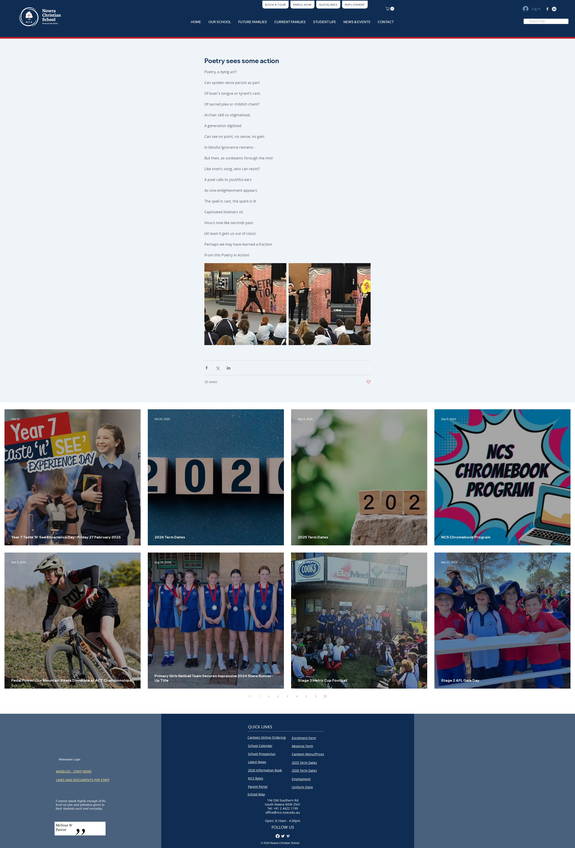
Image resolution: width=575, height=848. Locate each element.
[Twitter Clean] (283, 836)
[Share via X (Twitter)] (217, 368)
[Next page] (316, 696)
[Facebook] (547, 9)
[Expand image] (245, 304)
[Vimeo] (288, 836)
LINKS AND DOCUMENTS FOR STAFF (82, 780)
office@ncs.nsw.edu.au (282, 812)
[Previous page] (259, 696)
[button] (328, 5)
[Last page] (325, 696)
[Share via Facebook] (206, 368)
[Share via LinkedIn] (228, 368)
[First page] (250, 696)
